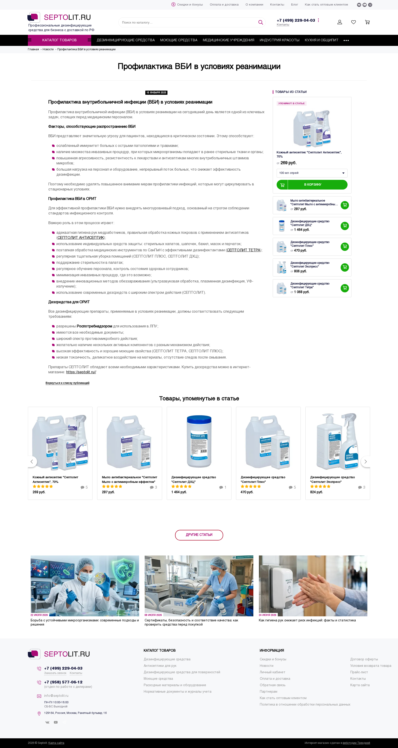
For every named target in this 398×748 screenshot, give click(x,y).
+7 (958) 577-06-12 (63, 682)
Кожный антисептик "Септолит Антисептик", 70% (309, 154)
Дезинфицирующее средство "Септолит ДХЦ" (309, 223)
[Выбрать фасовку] (345, 205)
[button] (32, 461)
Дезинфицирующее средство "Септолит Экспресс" (309, 265)
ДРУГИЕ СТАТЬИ (199, 535)
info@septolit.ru (56, 696)
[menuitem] (190, 4)
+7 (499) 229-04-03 (296, 20)
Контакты (283, 25)
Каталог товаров (59, 40)
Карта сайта (56, 743)
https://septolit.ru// (81, 372)
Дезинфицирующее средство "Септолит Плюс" (309, 244)
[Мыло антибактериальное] (281, 205)
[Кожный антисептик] (312, 128)
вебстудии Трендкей (356, 743)
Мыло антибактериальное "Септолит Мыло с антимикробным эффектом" (313, 203)
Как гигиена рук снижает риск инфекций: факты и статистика (307, 620)
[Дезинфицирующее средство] (281, 226)
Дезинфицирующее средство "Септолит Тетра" (309, 286)
